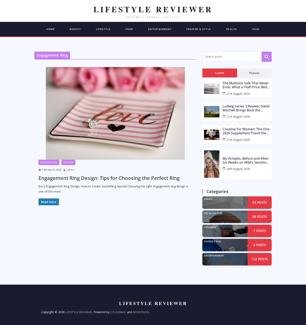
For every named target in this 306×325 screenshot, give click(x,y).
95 (259, 202)
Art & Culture (213, 213)
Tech (255, 29)
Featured (68, 162)
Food (129, 29)
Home (51, 29)
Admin (70, 170)
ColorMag (118, 312)
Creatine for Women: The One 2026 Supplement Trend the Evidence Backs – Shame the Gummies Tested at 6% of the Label (246, 131)
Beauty (75, 29)
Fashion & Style (199, 29)
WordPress (141, 312)
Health (231, 29)
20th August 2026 (238, 169)
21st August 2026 (238, 94)
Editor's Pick (212, 241)
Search (267, 56)
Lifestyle (103, 29)
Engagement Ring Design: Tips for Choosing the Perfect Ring (109, 177)
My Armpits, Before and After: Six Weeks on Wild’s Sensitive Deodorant (246, 160)
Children (210, 227)
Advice (208, 198)
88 (259, 216)
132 (259, 259)
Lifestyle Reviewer (79, 312)
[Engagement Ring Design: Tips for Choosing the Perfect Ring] (115, 113)
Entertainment (160, 29)
